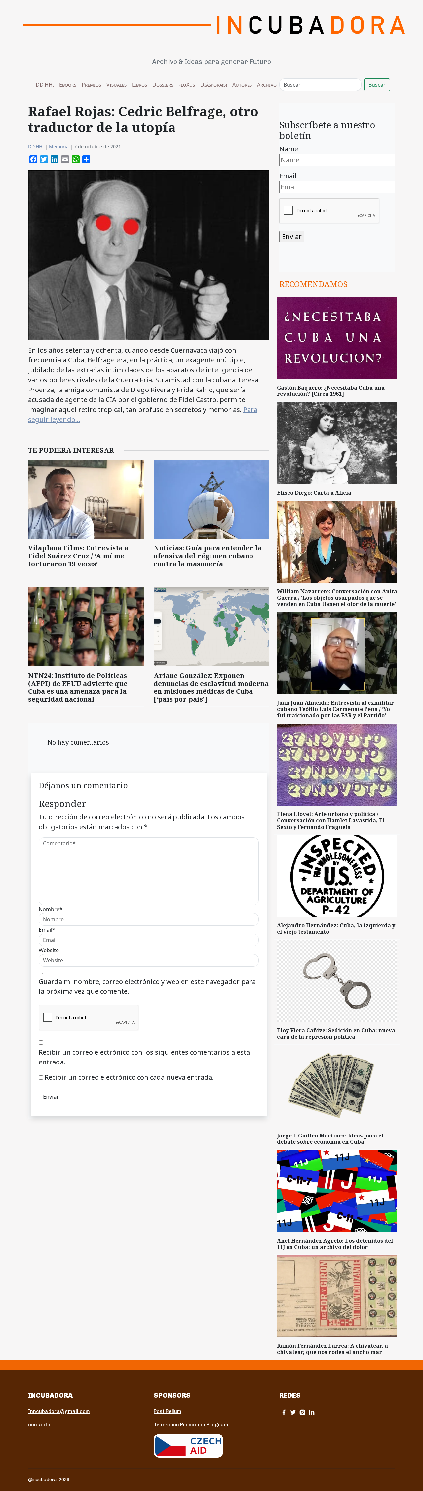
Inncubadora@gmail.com (59, 1411)
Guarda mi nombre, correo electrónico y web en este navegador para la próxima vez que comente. (147, 986)
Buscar (377, 84)
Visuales (116, 84)
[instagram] (302, 1412)
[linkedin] (311, 1412)
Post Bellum (167, 1411)
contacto (39, 1425)
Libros (139, 84)
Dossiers (162, 84)
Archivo (267, 84)
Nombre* (50, 909)
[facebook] (283, 1412)
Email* (47, 929)
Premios (91, 84)
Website (49, 950)
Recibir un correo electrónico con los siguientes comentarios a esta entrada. (144, 1057)
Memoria (59, 146)
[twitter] (293, 1412)
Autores (242, 84)
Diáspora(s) (213, 84)
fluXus (186, 84)
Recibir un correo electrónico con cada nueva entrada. (129, 1077)
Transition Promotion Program (191, 1425)
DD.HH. (45, 84)
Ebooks (67, 84)
